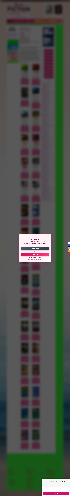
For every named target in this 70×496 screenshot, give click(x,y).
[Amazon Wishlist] (69, 251)
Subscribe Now (56, 493)
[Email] (69, 248)
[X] (69, 246)
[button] (56, 481)
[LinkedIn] (69, 249)
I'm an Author (35, 254)
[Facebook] (69, 245)
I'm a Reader (35, 248)
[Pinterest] (69, 253)
